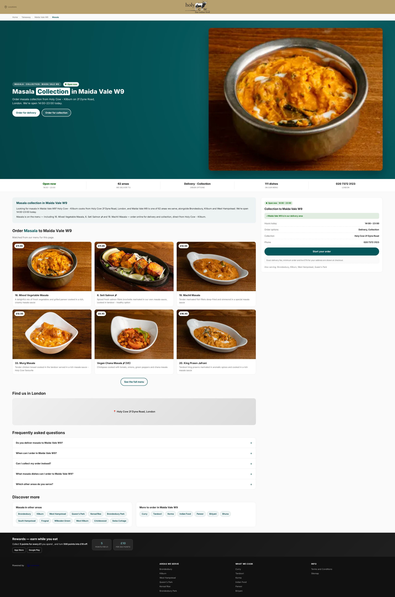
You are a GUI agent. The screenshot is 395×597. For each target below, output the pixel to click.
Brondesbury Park (115, 514)
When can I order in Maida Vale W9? (36, 453)
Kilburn (40, 514)
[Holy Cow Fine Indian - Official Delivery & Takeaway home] (197, 7)
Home (15, 17)
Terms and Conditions (321, 569)
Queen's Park (78, 514)
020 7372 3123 (345, 183)
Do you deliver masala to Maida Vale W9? (39, 442)
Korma (171, 514)
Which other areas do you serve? (34, 484)
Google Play (34, 550)
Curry (144, 514)
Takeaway (26, 17)
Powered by (18, 565)
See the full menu (134, 381)
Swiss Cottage (119, 521)
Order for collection (56, 112)
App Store (19, 550)
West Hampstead (57, 514)
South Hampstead (26, 521)
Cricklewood (100, 521)
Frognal (45, 521)
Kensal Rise (95, 514)
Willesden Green (62, 521)
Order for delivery (26, 112)
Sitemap (315, 573)
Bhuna (225, 514)
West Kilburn (82, 521)
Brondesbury (24, 514)
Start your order (322, 251)
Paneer (200, 514)
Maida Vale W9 (41, 17)
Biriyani (212, 514)
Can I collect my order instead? (33, 463)
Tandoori (157, 514)
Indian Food (185, 514)
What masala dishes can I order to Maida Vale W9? (44, 473)
